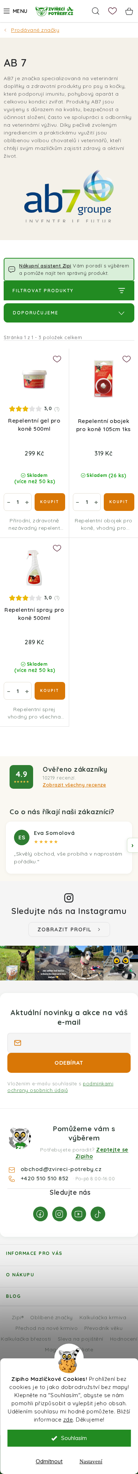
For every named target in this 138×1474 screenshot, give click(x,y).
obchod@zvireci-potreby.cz (61, 1169)
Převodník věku (103, 1328)
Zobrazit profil (65, 929)
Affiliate (83, 1349)
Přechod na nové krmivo (46, 1328)
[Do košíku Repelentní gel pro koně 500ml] (50, 502)
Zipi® (18, 1317)
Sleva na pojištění (80, 1338)
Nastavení (90, 1461)
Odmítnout (49, 1461)
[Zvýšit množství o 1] (26, 502)
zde (68, 1419)
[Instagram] (59, 1214)
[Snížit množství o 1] (8, 502)
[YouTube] (78, 1214)
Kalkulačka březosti (26, 1338)
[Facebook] (40, 1214)
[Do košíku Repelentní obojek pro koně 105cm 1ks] (119, 502)
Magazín (56, 1349)
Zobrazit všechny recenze (74, 785)
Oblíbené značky (51, 1317)
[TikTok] (98, 1214)
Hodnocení (124, 1338)
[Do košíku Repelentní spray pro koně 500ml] (50, 691)
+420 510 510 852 (46, 1178)
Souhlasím (74, 1437)
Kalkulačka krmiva (103, 1317)
